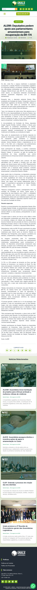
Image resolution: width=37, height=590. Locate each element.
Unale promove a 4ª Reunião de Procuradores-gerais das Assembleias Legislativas (18, 528)
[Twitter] (26, 9)
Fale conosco (7, 570)
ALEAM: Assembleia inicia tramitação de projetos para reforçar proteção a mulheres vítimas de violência (17, 392)
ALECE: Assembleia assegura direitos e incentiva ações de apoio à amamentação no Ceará (18, 439)
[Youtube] (32, 9)
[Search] (16, 9)
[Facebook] (20, 9)
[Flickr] (29, 9)
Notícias (18, 21)
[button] (4, 14)
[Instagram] (23, 9)
